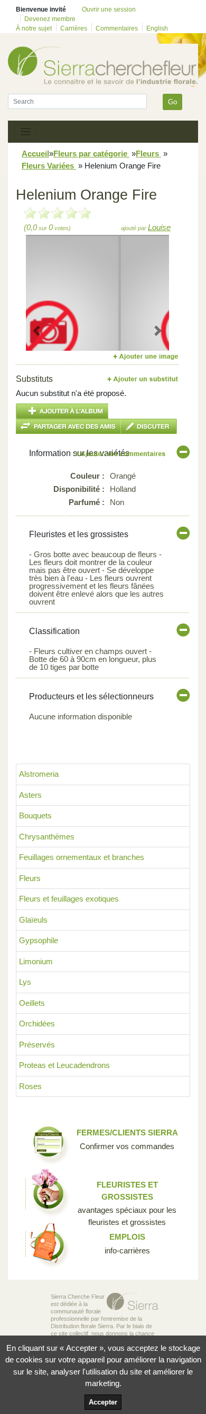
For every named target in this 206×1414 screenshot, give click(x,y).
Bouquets (35, 815)
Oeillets (32, 1002)
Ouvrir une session (109, 9)
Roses (30, 1086)
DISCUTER (149, 426)
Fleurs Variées (49, 165)
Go (172, 102)
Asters (30, 794)
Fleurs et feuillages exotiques (69, 898)
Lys (25, 981)
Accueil (35, 153)
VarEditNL (120, 453)
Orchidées (37, 1023)
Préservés (37, 1044)
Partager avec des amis (68, 426)
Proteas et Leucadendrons (64, 1065)
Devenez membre (50, 19)
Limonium (36, 961)
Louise (159, 227)
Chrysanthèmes (46, 836)
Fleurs (148, 153)
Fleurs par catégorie (91, 153)
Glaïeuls (33, 919)
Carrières (73, 28)
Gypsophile (38, 940)
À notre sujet (34, 28)
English (157, 28)
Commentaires (117, 28)
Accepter (103, 1402)
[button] (37, 330)
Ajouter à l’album (62, 411)
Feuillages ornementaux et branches (81, 857)
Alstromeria (39, 773)
